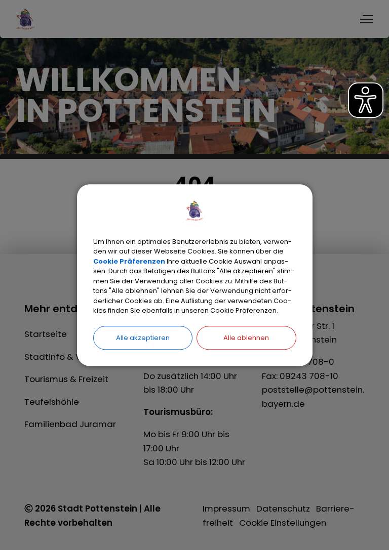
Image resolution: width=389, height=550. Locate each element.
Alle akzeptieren (143, 338)
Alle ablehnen (246, 338)
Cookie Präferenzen (129, 261)
